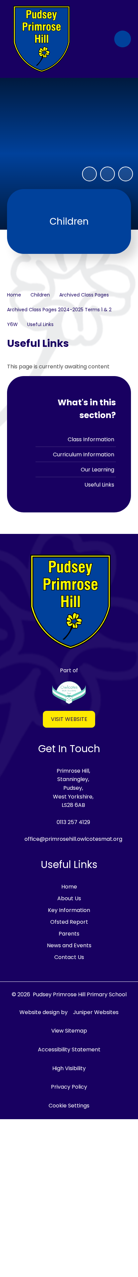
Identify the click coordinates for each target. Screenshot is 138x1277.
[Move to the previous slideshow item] (107, 174)
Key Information (69, 910)
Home (14, 294)
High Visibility (69, 1068)
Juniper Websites (96, 1012)
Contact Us (69, 957)
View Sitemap (69, 1031)
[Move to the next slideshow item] (125, 174)
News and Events (69, 945)
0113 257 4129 (73, 822)
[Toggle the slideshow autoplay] (89, 174)
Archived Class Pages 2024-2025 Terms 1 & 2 (59, 309)
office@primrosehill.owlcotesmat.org (73, 839)
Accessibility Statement (69, 1049)
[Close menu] (122, 39)
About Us (69, 898)
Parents (69, 934)
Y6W (12, 324)
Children (40, 294)
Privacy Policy (69, 1087)
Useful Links (40, 324)
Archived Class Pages (84, 294)
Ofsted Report (69, 922)
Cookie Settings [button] (69, 1105)
